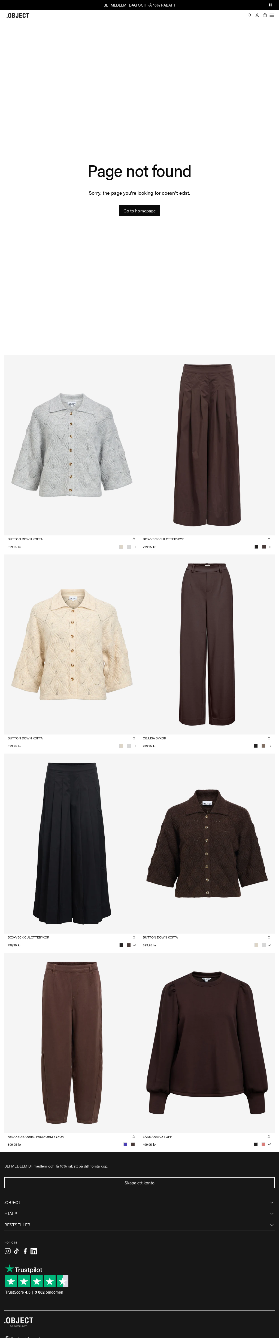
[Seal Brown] (264, 547)
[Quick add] (133, 539)
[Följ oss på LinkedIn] (34, 1251)
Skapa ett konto (140, 1182)
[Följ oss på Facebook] (25, 1251)
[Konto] (257, 15)
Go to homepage (139, 211)
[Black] (256, 547)
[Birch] (121, 547)
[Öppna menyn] (272, 15)
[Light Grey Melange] (129, 547)
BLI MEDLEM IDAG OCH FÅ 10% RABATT (139, 5)
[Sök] (249, 15)
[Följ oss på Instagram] (7, 1251)
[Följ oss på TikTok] (16, 1251)
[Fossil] (263, 746)
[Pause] (270, 5)
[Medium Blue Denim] (125, 1144)
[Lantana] (263, 1144)
